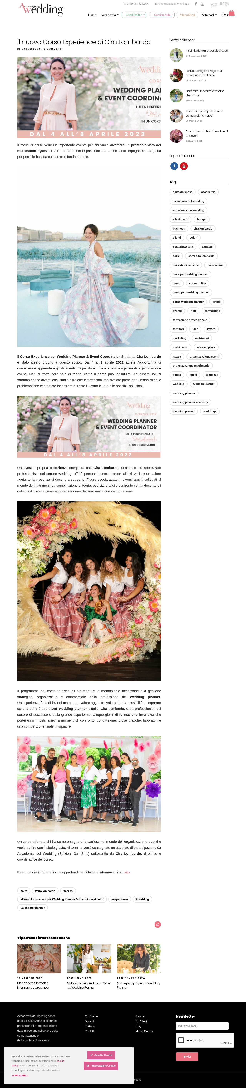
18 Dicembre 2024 (131, 978)
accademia (208, 192)
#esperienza (120, 899)
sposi (193, 374)
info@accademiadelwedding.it (171, 4)
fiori (193, 310)
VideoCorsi (187, 15)
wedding (178, 383)
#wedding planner (33, 907)
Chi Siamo (91, 1016)
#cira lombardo (45, 890)
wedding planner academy (190, 402)
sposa (177, 374)
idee (195, 329)
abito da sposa (182, 192)
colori (193, 237)
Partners (90, 1026)
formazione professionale (190, 320)
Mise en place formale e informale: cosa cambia (33, 985)
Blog (138, 1026)
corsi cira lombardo (201, 255)
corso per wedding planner (191, 292)
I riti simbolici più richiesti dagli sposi (207, 50)
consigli (207, 246)
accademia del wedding (188, 201)
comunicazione (183, 246)
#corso (68, 890)
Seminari (208, 15)
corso (176, 283)
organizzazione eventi (204, 356)
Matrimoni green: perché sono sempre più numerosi (204, 113)
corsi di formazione (186, 265)
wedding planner (184, 393)
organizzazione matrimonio (191, 365)
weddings (209, 411)
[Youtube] (184, 166)
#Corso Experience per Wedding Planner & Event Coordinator (62, 899)
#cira (24, 890)
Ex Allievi (141, 1021)
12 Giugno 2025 (79, 978)
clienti (177, 237)
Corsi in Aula (162, 15)
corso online (197, 283)
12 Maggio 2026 (30, 978)
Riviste (226, 15)
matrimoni (202, 338)
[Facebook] (174, 166)
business (179, 228)
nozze (177, 356)
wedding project (183, 411)
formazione (212, 310)
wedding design (203, 383)
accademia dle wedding (188, 210)
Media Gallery (144, 1031)
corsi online (215, 265)
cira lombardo (203, 228)
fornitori (178, 329)
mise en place (206, 347)
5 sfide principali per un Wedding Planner (138, 985)
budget (201, 219)
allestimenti (180, 219)
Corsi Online (134, 15)
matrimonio (180, 347)
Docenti (89, 1021)
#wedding (142, 899)
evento (177, 310)
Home (92, 15)
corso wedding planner (188, 301)
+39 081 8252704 (139, 4)
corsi (176, 255)
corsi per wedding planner (190, 274)
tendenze (212, 374)
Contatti (89, 1031)
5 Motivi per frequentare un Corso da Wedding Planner (89, 985)
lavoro (211, 329)
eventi (217, 301)
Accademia (108, 15)
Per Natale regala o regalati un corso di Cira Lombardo (204, 73)
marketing (179, 338)
